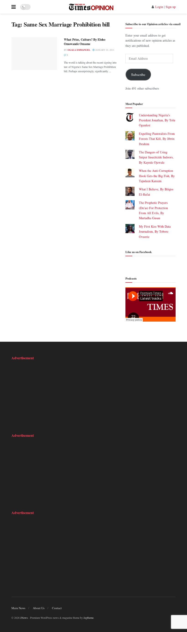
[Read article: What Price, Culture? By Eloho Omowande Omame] (34, 53)
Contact (57, 608)
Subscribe (138, 74)
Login (159, 7)
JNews (24, 617)
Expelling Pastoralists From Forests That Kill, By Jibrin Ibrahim (157, 138)
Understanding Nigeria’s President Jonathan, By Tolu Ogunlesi (157, 120)
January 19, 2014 (104, 49)
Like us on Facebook (138, 252)
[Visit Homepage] (91, 6)
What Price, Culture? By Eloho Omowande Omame (84, 41)
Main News (18, 608)
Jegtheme (88, 617)
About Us (38, 608)
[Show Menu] (13, 7)
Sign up (171, 7)
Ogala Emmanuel (79, 49)
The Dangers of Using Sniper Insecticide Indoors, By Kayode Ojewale (156, 157)
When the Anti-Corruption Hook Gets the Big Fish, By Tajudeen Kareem (157, 175)
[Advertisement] (39, 393)
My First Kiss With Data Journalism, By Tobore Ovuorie (155, 231)
